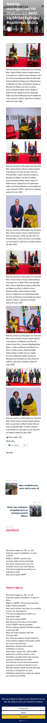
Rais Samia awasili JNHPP (16, 574)
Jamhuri (15, 29)
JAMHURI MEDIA (15, 7)
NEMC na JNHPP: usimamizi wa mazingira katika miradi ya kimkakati (20, 559)
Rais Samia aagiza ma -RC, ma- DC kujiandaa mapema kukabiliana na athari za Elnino (21, 553)
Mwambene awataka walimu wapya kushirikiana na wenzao (19, 647)
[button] (42, 5)
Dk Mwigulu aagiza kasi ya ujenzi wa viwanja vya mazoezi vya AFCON (23, 674)
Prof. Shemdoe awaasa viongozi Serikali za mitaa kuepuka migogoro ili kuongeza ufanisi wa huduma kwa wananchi (23, 641)
